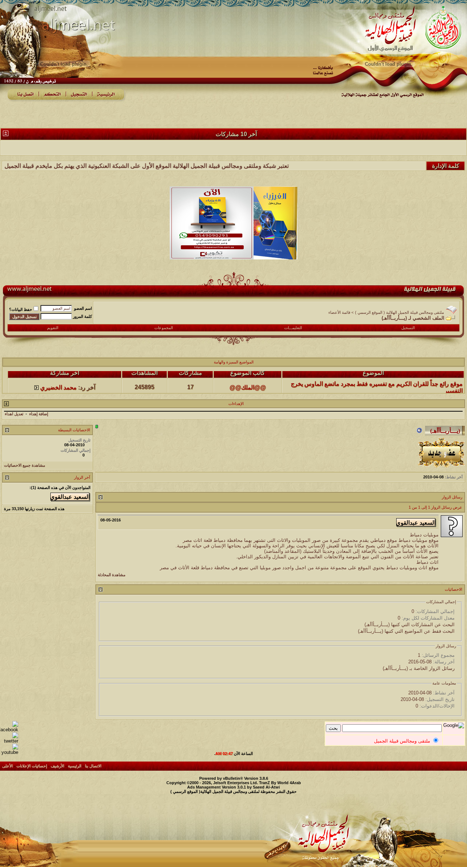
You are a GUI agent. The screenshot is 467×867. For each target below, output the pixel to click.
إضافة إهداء (38, 414)
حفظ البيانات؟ (20, 309)
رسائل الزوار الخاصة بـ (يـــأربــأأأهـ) (419, 668)
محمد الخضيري (58, 378)
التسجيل (408, 327)
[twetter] (9, 741)
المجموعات (163, 327)
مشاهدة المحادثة (112, 575)
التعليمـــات (293, 327)
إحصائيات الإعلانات (31, 766)
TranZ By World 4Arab (280, 783)
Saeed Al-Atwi (266, 787)
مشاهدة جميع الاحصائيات (24, 465)
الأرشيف (57, 766)
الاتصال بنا (93, 766)
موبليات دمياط (424, 534)
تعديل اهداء (14, 414)
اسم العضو (83, 308)
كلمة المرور (82, 316)
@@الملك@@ (247, 378)
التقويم (52, 327)
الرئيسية (74, 766)
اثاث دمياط (427, 562)
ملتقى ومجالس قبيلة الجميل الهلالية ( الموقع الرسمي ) (399, 312)
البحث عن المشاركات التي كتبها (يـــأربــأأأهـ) (409, 624)
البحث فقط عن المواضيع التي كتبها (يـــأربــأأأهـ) (406, 631)
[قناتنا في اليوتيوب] (9, 752)
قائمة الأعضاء (339, 312)
